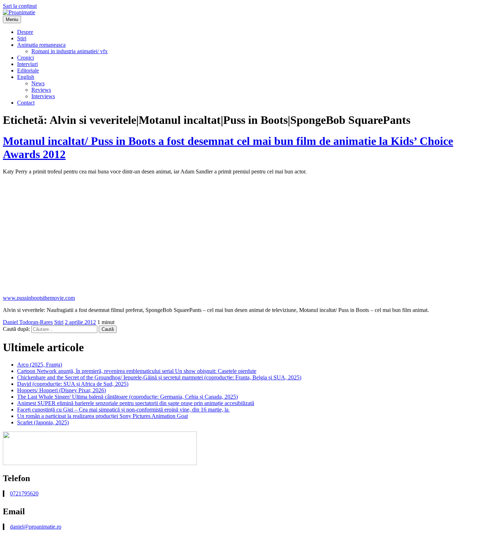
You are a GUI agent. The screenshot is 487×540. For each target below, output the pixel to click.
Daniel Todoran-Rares (28, 322)
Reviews (41, 90)
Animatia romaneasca (41, 45)
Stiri (21, 38)
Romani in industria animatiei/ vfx (69, 51)
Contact (26, 103)
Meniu (12, 19)
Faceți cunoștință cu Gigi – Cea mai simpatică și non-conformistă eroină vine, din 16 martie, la (123, 410)
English (25, 77)
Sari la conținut (20, 6)
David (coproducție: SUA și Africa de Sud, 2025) (72, 384)
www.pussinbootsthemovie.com (39, 298)
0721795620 (24, 493)
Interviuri (27, 64)
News (38, 83)
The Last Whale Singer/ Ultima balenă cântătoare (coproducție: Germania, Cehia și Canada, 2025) (127, 397)
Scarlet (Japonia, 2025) (43, 422)
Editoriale (28, 70)
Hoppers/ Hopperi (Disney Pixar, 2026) (61, 390)
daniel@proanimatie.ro (35, 527)
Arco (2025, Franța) (39, 365)
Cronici (25, 58)
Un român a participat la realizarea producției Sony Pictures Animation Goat (102, 416)
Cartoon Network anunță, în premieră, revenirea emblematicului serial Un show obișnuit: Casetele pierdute (136, 371)
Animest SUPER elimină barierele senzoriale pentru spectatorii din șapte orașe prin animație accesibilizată (135, 403)
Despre (25, 32)
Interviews (43, 96)
